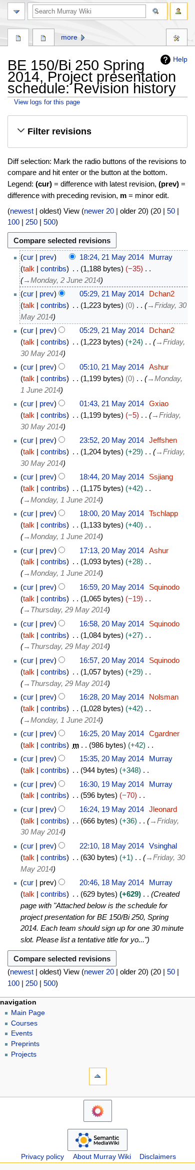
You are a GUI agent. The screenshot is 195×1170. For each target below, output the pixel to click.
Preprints (25, 1044)
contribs (53, 268)
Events (21, 1033)
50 (171, 211)
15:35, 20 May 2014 (112, 758)
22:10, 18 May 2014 (112, 846)
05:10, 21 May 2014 (112, 367)
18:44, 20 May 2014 (112, 476)
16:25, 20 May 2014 (112, 733)
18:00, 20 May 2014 (112, 513)
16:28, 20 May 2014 (112, 697)
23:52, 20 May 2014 (112, 440)
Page (18, 38)
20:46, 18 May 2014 (112, 882)
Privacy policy (42, 1156)
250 (32, 222)
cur (28, 257)
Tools (176, 38)
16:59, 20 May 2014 (112, 587)
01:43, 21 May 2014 (112, 403)
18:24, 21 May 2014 (112, 257)
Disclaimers (158, 1156)
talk (28, 268)
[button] (97, 131)
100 (14, 222)
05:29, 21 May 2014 (112, 293)
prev (47, 257)
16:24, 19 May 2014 (112, 809)
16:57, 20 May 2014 (112, 660)
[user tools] (179, 11)
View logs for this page (47, 102)
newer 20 (99, 211)
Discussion (43, 38)
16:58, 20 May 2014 (112, 623)
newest (22, 211)
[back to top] (97, 1076)
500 (50, 222)
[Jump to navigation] (16, 11)
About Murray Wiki (102, 1156)
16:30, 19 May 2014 (112, 784)
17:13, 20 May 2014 (112, 550)
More (69, 37)
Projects (23, 1054)
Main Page (28, 1013)
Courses (24, 1023)
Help (180, 59)
